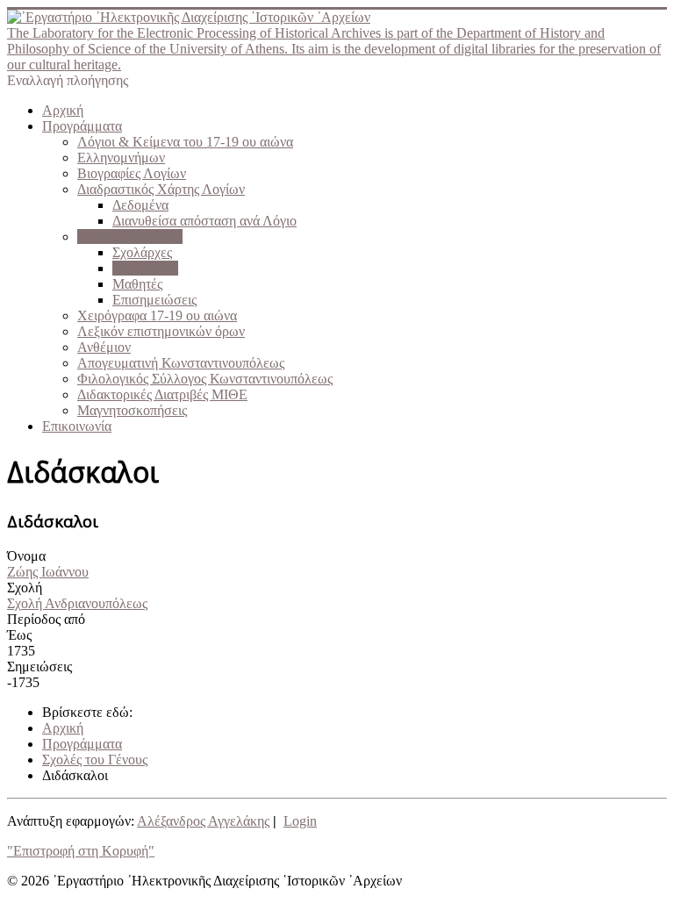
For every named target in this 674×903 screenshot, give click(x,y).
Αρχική (62, 110)
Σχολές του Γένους (130, 236)
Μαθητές (137, 283)
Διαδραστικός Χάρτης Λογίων (161, 189)
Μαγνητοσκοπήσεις (132, 410)
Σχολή (24, 587)
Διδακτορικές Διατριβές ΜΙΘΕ (162, 394)
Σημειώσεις (39, 666)
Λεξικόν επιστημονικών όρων (161, 331)
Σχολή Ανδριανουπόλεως (77, 603)
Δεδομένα (140, 204)
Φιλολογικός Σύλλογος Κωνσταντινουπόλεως (205, 378)
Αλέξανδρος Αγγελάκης (203, 820)
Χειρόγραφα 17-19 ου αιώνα (157, 315)
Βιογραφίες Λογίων (131, 173)
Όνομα (26, 555)
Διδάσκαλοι (145, 268)
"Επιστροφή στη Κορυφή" (80, 850)
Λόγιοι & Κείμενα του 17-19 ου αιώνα (185, 141)
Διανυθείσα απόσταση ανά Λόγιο (204, 220)
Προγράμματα (82, 125)
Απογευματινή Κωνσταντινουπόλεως (180, 362)
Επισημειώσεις (154, 299)
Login (300, 820)
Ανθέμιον (104, 347)
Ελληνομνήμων (121, 157)
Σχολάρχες (142, 252)
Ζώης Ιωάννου (48, 571)
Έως (19, 634)
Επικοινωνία (76, 426)
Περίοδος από (46, 619)
